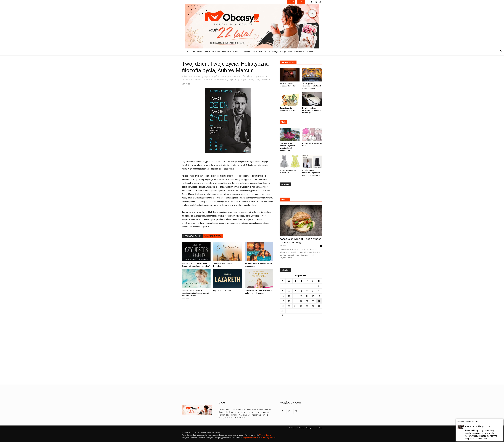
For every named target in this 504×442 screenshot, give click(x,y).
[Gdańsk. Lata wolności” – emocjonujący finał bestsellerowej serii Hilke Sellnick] (196, 278)
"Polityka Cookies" (265, 435)
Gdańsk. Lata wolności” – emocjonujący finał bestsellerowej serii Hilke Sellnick (195, 293)
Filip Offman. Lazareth (222, 290)
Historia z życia (194, 51)
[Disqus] (227, 343)
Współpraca (310, 428)
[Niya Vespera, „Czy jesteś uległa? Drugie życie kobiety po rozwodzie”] (196, 251)
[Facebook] (311, 2)
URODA (207, 51)
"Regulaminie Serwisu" (250, 437)
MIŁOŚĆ (236, 51)
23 (319, 301)
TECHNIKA (310, 51)
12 (295, 296)
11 (289, 296)
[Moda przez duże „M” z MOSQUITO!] (290, 161)
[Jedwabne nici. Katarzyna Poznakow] (227, 251)
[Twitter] (320, 2)
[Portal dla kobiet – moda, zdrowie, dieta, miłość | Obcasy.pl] (252, 26)
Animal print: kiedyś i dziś (477, 426)
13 (301, 296)
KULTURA (263, 51)
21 (307, 301)
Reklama (300, 428)
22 (313, 301)
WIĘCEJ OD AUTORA (212, 236)
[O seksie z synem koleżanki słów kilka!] (290, 74)
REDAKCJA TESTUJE (277, 51)
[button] (501, 52)
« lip (281, 315)
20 (301, 301)
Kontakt (319, 428)
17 (283, 301)
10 (283, 296)
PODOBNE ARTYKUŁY (192, 236)
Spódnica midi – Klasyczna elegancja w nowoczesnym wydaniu (311, 172)
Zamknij (502, 420)
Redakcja (292, 428)
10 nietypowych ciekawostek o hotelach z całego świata (311, 86)
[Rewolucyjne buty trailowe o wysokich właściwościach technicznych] (290, 134)
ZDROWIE (216, 51)
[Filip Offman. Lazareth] (227, 278)
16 (319, 296)
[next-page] (187, 300)
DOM (290, 51)
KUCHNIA (246, 51)
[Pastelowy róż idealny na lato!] (312, 134)
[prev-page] (183, 300)
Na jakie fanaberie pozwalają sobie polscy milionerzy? (311, 110)
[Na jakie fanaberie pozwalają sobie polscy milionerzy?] (312, 99)
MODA (254, 51)
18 (289, 301)
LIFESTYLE (226, 51)
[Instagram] (316, 2)
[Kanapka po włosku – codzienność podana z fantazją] (301, 220)
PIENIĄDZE (299, 51)
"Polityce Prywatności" (268, 437)
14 (307, 296)
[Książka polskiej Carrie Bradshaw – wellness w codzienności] (259, 278)
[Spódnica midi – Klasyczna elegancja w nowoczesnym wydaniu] (312, 161)
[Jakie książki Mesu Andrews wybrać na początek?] (259, 251)
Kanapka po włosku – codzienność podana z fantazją (300, 240)
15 (313, 296)
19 (295, 301)
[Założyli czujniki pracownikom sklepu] (290, 99)
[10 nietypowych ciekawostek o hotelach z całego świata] (312, 74)
